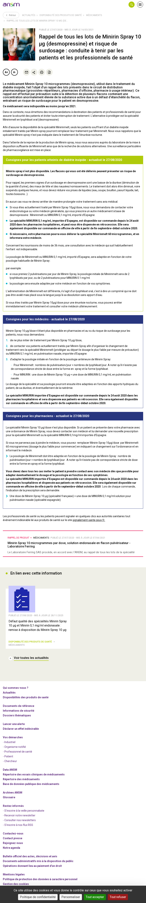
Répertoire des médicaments (21, 779)
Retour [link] (12, 15)
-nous (13, 843)
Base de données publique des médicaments (31, 784)
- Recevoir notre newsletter (19, 815)
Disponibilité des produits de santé (61, 15)
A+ (6, 72)
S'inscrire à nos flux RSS (18, 824)
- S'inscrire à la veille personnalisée (23, 810)
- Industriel (9, 742)
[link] (11, 4)
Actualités (28, 15)
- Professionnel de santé (17, 751)
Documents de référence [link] (18, 705)
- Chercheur (10, 761)
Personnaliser (70, 897)
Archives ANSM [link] (12, 792)
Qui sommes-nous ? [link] (15, 687)
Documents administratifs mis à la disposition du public (38, 861)
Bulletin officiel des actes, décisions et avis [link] (30, 856)
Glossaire (9, 797)
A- (14, 72)
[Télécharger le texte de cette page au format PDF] (49, 72)
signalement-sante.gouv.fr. (89, 520)
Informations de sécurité (18, 710)
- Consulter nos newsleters (19, 820)
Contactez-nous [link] (13, 833)
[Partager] (34, 72)
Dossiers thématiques (17, 715)
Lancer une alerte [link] (14, 724)
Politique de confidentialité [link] (38, 897)
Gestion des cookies (16, 883)
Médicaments (94, 15)
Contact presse (12, 838)
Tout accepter (95, 897)
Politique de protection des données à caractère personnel (40, 879)
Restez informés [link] (13, 805)
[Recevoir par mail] (26, 72)
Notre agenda (11, 847)
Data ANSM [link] (10, 769)
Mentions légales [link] (14, 874)
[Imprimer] (41, 72)
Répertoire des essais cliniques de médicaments (34, 774)
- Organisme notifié (14, 746)
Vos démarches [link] (13, 737)
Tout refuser (118, 897)
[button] (132, 5)
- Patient (8, 756)
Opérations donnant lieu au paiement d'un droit (32, 865)
